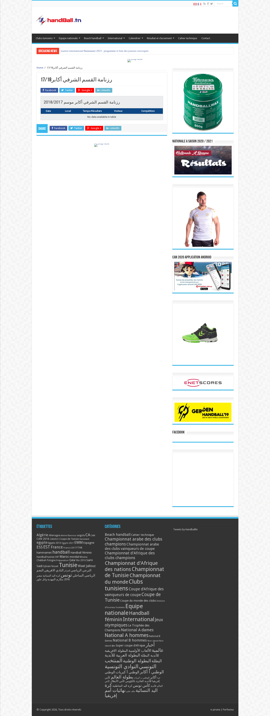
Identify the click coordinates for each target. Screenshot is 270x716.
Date (48, 111)
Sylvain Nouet (50, 566)
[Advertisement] (203, 479)
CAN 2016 (43, 538)
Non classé (153, 641)
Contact (205, 38)
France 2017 (69, 547)
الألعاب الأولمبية (139, 650)
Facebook (178, 432)
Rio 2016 (81, 560)
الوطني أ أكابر (152, 671)
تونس (66, 575)
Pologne (51, 560)
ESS (40, 547)
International (115, 38)
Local (68, 111)
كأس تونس (141, 685)
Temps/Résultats (92, 111)
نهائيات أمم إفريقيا (115, 693)
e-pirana (215, 709)
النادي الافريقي (53, 570)
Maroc (64, 557)
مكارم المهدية (55, 579)
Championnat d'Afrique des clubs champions (130, 555)
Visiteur (118, 111)
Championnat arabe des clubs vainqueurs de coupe (132, 546)
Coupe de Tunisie (69, 538)
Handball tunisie (46, 556)
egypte (42, 543)
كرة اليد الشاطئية (122, 685)
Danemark (84, 539)
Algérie (42, 535)
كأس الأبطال (117, 681)
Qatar (72, 560)
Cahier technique (187, 38)
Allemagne (54, 535)
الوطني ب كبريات (141, 677)
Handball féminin (81, 552)
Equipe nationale (68, 38)
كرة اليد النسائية (51, 575)
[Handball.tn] (59, 19)
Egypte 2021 (68, 543)
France (57, 547)
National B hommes (130, 640)
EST (46, 547)
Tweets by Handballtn (185, 529)
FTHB (79, 547)
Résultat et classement (159, 38)
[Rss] (204, 3)
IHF (57, 556)
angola (81, 535)
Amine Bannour (68, 535)
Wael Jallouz (87, 566)
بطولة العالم (122, 676)
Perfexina (228, 709)
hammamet (44, 552)
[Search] (235, 4)
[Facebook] (208, 3)
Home (40, 67)
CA (87, 534)
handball (61, 552)
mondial (74, 556)
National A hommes (126, 635)
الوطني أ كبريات (127, 672)
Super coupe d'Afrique (130, 645)
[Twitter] (211, 3)
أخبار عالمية (155, 647)
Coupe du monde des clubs (138, 600)
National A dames (137, 629)
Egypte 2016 (54, 543)
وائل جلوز (42, 579)
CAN (93, 535)
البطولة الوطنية (137, 660)
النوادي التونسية (121, 666)
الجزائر (67, 570)
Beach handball (92, 38)
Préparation (62, 560)
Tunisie (68, 565)
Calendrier (135, 38)
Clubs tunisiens (44, 38)
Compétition (148, 111)
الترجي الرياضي (81, 570)
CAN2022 (54, 539)
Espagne (88, 542)
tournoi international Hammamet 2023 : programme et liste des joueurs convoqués (104, 50)
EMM (78, 542)
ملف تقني (130, 691)
